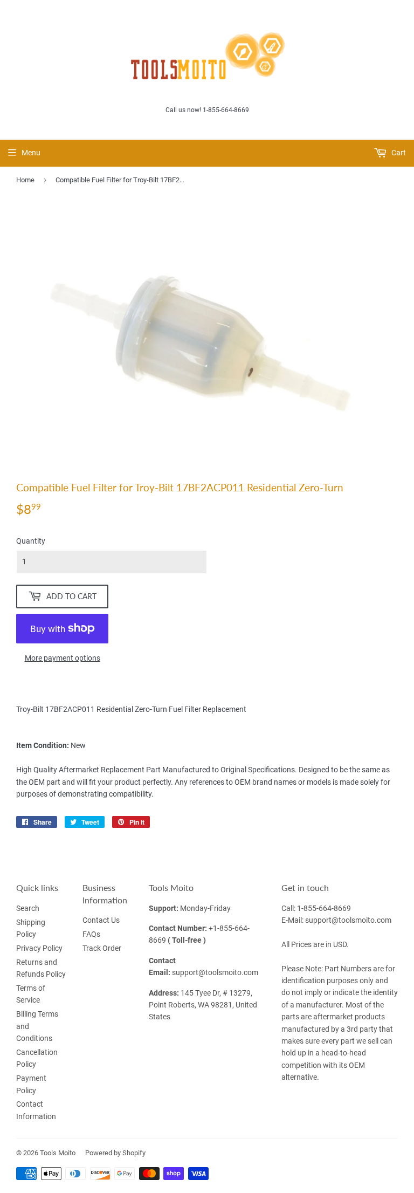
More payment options (62, 658)
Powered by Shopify (115, 1153)
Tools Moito (57, 1153)
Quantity (30, 541)
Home (25, 180)
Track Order (101, 948)
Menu (31, 152)
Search (27, 908)
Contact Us (101, 920)
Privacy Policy (39, 948)
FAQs (91, 934)
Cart (398, 152)
